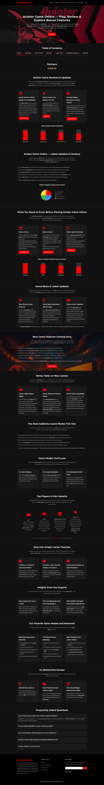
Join (85, 768)
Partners (51, 2)
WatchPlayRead (25, 3)
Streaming (57, 2)
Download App (71, 250)
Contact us (54, 538)
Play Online (52, 34)
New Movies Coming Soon (73, 53)
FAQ (86, 2)
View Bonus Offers (48, 252)
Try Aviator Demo (24, 252)
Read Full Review (24, 118)
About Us (43, 762)
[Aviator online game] (52, 68)
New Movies (28, 53)
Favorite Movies (80, 2)
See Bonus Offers (72, 118)
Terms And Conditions (45, 765)
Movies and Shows (71, 2)
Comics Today (59, 53)
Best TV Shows (39, 53)
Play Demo (46, 116)
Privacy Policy (44, 767)
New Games (63, 2)
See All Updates (52, 366)
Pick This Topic (44, 769)
